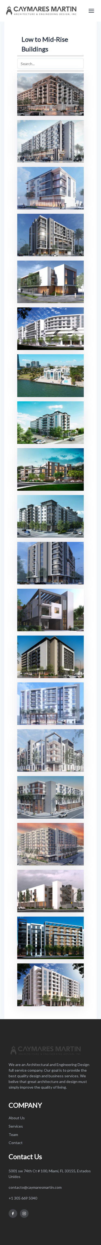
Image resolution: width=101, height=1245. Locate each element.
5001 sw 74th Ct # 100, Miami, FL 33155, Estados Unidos (50, 1174)
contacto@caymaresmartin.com (35, 1187)
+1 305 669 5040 (23, 1198)
